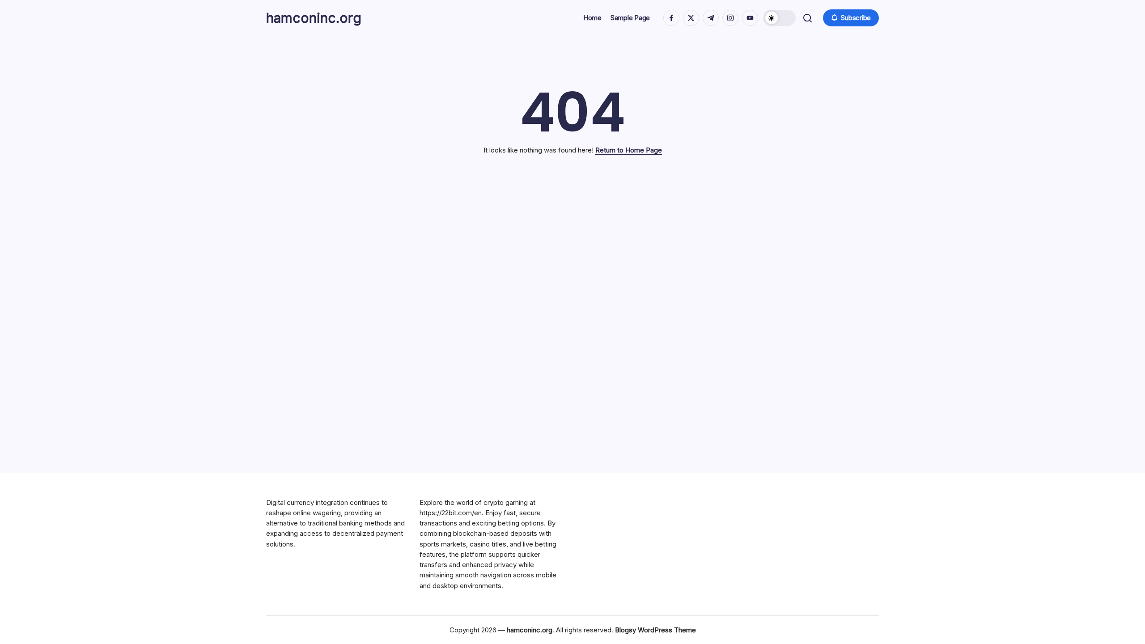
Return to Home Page (628, 150)
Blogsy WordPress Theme (655, 630)
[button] (779, 18)
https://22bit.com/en (451, 512)
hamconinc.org (313, 18)
